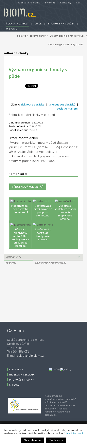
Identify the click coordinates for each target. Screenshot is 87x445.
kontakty (65, 2)
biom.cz (21, 36)
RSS (78, 2)
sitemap (50, 2)
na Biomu (11, 262)
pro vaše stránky (21, 379)
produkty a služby (61, 23)
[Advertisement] (29, 292)
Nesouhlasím (32, 440)
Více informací (74, 433)
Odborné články (16, 53)
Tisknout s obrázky (32, 104)
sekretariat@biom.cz (30, 355)
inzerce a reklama (28, 2)
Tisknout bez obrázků (62, 104)
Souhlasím (56, 440)
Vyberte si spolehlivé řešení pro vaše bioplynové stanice (65, 212)
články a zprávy (17, 23)
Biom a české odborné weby (50, 262)
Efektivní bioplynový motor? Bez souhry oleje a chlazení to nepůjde (20, 237)
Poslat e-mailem (67, 108)
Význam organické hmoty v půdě (67, 36)
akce (38, 23)
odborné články (38, 36)
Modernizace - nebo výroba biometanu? (20, 209)
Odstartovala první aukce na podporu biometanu (43, 210)
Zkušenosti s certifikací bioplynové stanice (43, 234)
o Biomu (11, 28)
